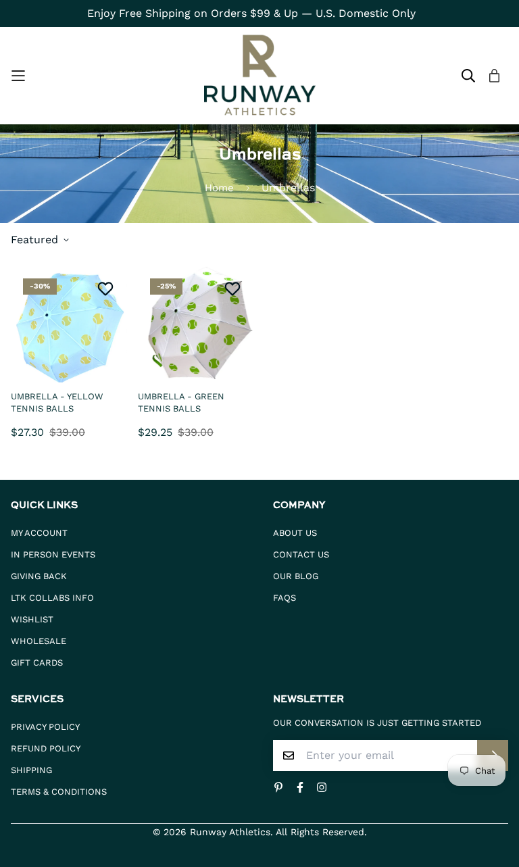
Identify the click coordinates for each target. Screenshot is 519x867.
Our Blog (295, 576)
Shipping (31, 770)
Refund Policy (45, 748)
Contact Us (301, 554)
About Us (295, 533)
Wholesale (38, 641)
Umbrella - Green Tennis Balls (181, 402)
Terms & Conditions (59, 792)
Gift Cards (37, 663)
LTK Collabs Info (52, 598)
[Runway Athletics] (260, 75)
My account (39, 533)
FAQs (284, 598)
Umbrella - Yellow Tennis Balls (57, 402)
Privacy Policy (45, 727)
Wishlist (32, 619)
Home (219, 188)
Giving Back (39, 576)
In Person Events (53, 554)
